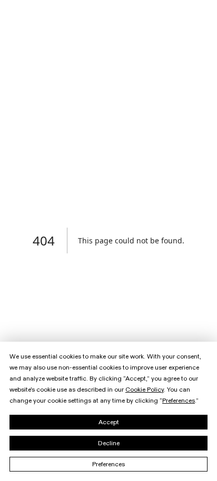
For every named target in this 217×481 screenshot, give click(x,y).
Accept (108, 422)
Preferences (108, 464)
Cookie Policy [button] (144, 389)
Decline (109, 443)
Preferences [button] (178, 400)
